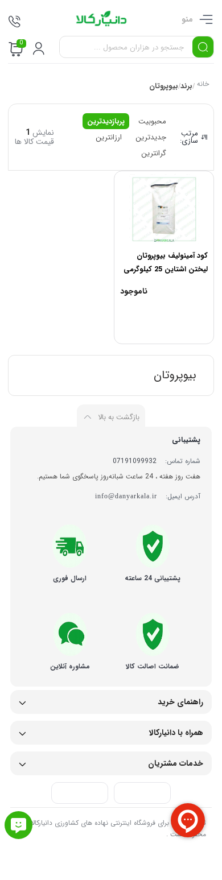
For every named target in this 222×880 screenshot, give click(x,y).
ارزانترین (109, 137)
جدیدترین (150, 137)
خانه (202, 85)
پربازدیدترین (106, 121)
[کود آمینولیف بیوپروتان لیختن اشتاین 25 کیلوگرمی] (164, 209)
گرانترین (153, 153)
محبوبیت (152, 121)
